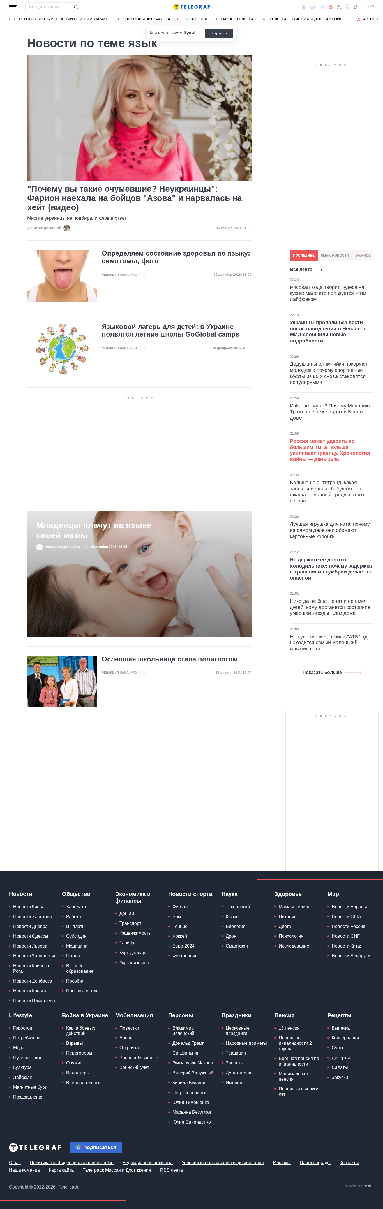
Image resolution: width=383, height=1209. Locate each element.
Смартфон (237, 946)
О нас (15, 1162)
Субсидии (76, 936)
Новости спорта (190, 894)
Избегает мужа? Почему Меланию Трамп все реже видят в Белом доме (330, 412)
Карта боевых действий (80, 1031)
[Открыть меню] (13, 6)
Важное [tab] (363, 256)
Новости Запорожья (34, 955)
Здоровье (288, 894)
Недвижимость (135, 933)
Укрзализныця (134, 962)
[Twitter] (339, 6)
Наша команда (24, 1170)
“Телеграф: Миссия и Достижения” (306, 19)
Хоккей (179, 936)
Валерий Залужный (192, 1073)
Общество (76, 894)
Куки (189, 33)
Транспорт (130, 923)
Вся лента (301, 269)
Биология (236, 926)
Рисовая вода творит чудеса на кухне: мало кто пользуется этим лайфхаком (328, 293)
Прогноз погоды (83, 990)
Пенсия (284, 1015)
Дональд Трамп (188, 1043)
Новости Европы (349, 906)
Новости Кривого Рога (31, 969)
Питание (288, 916)
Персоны (180, 1015)
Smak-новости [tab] (335, 256)
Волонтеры (78, 1073)
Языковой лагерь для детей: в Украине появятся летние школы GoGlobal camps (170, 330)
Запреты (235, 1062)
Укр (370, 6)
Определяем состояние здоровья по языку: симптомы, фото (176, 257)
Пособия (75, 981)
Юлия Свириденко (191, 1122)
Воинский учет (134, 1067)
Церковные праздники (238, 1031)
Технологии (238, 906)
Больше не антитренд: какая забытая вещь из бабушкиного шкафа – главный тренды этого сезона (327, 492)
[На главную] (191, 6)
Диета (285, 926)
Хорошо (219, 33)
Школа (73, 955)
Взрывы (74, 1043)
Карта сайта (61, 1170)
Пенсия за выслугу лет (298, 1092)
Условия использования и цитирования (223, 1162)
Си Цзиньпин (186, 1053)
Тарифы (128, 943)
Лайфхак (22, 1077)
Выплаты (76, 926)
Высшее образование (79, 969)
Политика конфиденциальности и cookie (72, 1162)
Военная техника (84, 1082)
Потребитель (26, 1038)
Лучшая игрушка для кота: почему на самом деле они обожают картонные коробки (330, 530)
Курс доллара (133, 952)
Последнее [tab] (304, 256)
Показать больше (322, 672)
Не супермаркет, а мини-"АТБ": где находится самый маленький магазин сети (330, 643)
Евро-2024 (183, 946)
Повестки (129, 1028)
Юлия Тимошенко (190, 1102)
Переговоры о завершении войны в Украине (62, 19)
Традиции (236, 1053)
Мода (18, 1047)
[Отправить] (75, 6)
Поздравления (28, 1097)
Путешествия (27, 1057)
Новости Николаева (34, 1000)
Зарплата (76, 906)
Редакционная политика (148, 1162)
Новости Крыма (29, 990)
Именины (236, 1082)
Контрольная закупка (146, 19)
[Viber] (312, 7)
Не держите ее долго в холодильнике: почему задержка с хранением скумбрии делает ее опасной (331, 569)
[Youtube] (330, 6)
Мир (333, 894)
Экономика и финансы (133, 897)
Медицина (76, 946)
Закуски (340, 1077)
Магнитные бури (30, 1087)
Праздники (236, 1015)
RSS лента (171, 1170)
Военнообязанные (138, 1057)
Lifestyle (20, 1015)
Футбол (180, 906)
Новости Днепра (30, 926)
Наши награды (315, 1162)
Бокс (177, 916)
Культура (22, 1067)
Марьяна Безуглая (191, 1112)
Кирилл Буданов (189, 1082)
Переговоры (79, 1053)
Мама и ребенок (295, 906)
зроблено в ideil (359, 1186)
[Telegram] (321, 7)
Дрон (231, 936)
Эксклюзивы (195, 19)
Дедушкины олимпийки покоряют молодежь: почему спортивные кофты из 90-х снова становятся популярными (329, 373)
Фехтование (185, 955)
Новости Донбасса (32, 981)
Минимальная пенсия (293, 1076)
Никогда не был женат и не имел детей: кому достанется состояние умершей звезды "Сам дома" (330, 607)
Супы (337, 1047)
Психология (291, 936)
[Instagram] (347, 7)
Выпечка (341, 1028)
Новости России (348, 926)
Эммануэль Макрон (192, 1062)
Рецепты (339, 1015)
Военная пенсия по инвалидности (299, 1061)
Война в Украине (85, 1015)
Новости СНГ (346, 936)
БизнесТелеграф (239, 19)
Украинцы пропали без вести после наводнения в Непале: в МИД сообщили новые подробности (328, 332)
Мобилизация (134, 1015)
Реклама (282, 1162)
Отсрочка (129, 1047)
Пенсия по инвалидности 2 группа (295, 1043)
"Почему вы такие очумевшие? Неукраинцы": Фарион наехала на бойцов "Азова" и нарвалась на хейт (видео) (134, 198)
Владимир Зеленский (183, 1031)
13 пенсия (289, 1028)
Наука (229, 894)
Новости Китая (347, 946)
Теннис (179, 926)
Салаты (340, 1067)
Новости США (346, 916)
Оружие (74, 1062)
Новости (20, 894)
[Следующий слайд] (377, 19)
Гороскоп (22, 1028)
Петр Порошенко (190, 1092)
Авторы (371, 19)
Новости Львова (30, 946)
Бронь (125, 1038)
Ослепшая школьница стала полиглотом (170, 659)
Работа (73, 916)
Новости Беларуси (351, 955)
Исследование (294, 946)
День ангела (238, 1073)
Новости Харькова (32, 916)
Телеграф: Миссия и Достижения (117, 1170)
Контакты (349, 1162)
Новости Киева (29, 906)
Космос (233, 916)
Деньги (126, 913)
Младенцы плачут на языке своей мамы (93, 530)
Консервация (345, 1038)
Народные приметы (246, 1043)
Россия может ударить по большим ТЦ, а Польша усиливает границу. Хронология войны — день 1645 (330, 450)
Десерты (341, 1057)
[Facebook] (304, 7)
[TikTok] (355, 6)
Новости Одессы (30, 936)
